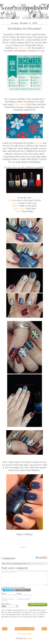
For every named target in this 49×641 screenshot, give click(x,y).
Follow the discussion (45, 557)
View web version (24, 634)
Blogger (29, 638)
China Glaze (19, 104)
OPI (10, 200)
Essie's (18, 211)
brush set (37, 143)
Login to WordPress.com (22, 590)
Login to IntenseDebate (7, 590)
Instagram (23, 47)
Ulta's (15, 203)
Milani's (15, 205)
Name (3, 593)
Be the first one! (36, 563)
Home (24, 629)
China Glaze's (19, 208)
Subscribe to (6, 604)
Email (19, 593)
